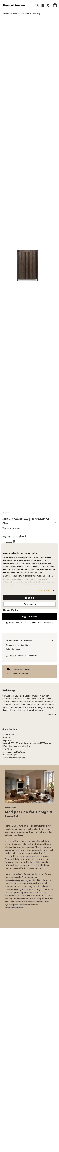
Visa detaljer (44, 590)
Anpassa (28, 604)
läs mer (51, 714)
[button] (3, 512)
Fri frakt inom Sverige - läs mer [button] (18, 645)
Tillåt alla (29, 597)
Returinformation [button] (13, 649)
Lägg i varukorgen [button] (29, 616)
